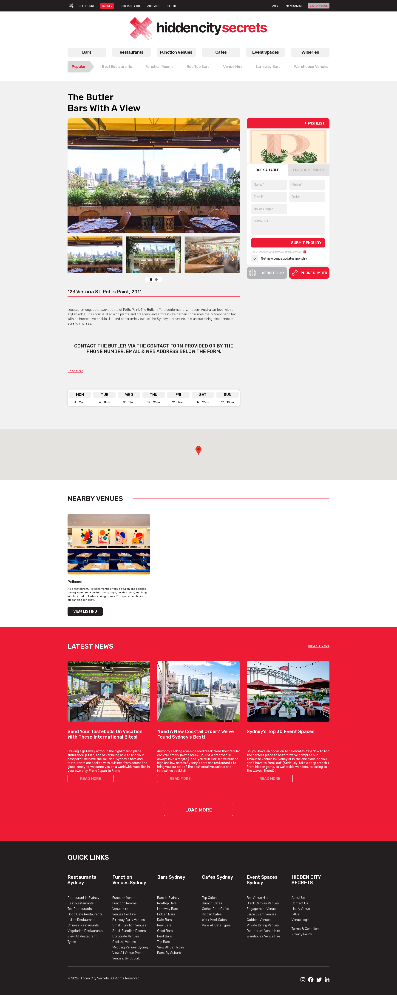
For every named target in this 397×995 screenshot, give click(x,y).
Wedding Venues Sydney (130, 947)
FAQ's (274, 5)
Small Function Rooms (129, 931)
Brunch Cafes (212, 903)
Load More (198, 810)
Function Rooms (159, 66)
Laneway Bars (268, 66)
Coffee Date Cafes (215, 909)
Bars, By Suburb (169, 953)
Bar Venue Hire (258, 898)
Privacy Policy (302, 934)
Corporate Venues (125, 936)
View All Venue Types (127, 953)
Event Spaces (265, 52)
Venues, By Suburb (126, 958)
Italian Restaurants (82, 920)
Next (233, 175)
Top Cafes (209, 898)
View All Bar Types (170, 947)
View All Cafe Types (216, 925)
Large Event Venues (261, 914)
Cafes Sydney (217, 877)
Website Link (273, 273)
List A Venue (301, 909)
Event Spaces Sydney (262, 879)
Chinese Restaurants (83, 925)
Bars (86, 52)
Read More (75, 371)
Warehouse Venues (311, 66)
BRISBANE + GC (130, 6)
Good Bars (165, 931)
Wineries (310, 52)
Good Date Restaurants (85, 914)
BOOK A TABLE (267, 170)
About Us (298, 898)
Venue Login (300, 920)
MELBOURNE (87, 6)
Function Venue (123, 898)
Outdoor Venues (259, 920)
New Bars (164, 925)
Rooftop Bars (198, 66)
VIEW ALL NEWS (318, 646)
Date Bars (164, 920)
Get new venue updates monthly (284, 259)
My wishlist (294, 5)
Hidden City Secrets (306, 879)
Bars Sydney (171, 877)
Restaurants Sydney (82, 879)
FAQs (295, 914)
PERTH (171, 6)
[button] (198, 450)
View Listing (85, 611)
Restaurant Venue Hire (263, 931)
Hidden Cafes (212, 914)
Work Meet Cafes (214, 920)
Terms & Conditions (306, 929)
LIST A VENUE (319, 5)
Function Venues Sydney (129, 879)
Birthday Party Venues (128, 920)
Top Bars (163, 942)
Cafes (221, 52)
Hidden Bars (166, 914)
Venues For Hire (124, 914)
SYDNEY (107, 6)
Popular (78, 66)
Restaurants (131, 52)
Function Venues (176, 52)
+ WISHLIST (314, 123)
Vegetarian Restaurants (85, 931)
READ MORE (90, 778)
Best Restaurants (117, 66)
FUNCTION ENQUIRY (309, 170)
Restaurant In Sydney (83, 898)
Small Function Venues (129, 925)
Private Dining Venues (263, 925)
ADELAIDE (153, 6)
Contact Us (300, 903)
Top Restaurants (80, 909)
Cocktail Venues (124, 942)
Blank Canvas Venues (263, 903)
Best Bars (164, 936)
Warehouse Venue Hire (263, 936)
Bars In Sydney (168, 898)
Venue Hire (233, 66)
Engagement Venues (262, 909)
